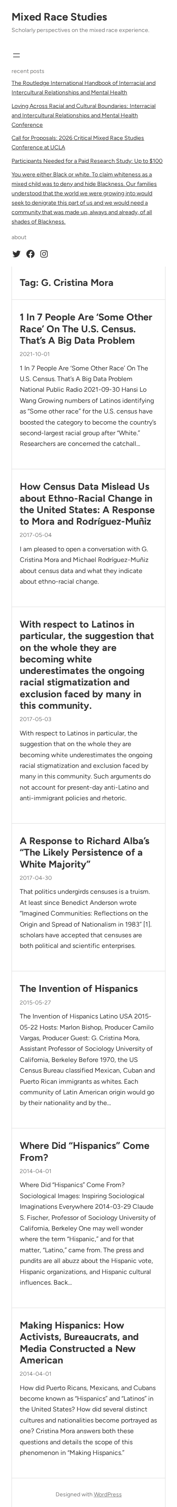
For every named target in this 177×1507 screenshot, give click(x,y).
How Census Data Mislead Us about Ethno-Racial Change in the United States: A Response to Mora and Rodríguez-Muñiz (87, 504)
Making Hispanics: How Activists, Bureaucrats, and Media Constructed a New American (79, 1343)
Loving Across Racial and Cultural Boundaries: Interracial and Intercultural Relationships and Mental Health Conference (84, 115)
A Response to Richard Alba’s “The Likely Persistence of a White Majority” (84, 852)
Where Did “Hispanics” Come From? (84, 1151)
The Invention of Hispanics (79, 988)
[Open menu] (16, 55)
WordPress (108, 1494)
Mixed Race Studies (59, 16)
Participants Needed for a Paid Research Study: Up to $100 (87, 161)
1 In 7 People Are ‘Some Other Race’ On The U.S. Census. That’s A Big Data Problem (86, 328)
